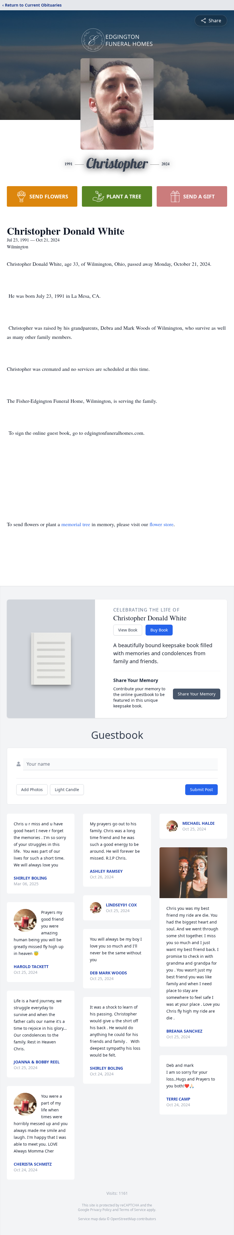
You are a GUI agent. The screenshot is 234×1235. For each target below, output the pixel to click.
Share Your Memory (196, 694)
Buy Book (159, 630)
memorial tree (75, 524)
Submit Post (201, 789)
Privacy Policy (101, 1209)
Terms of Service (132, 1209)
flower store (162, 524)
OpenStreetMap (123, 1218)
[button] (193, 872)
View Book (127, 630)
